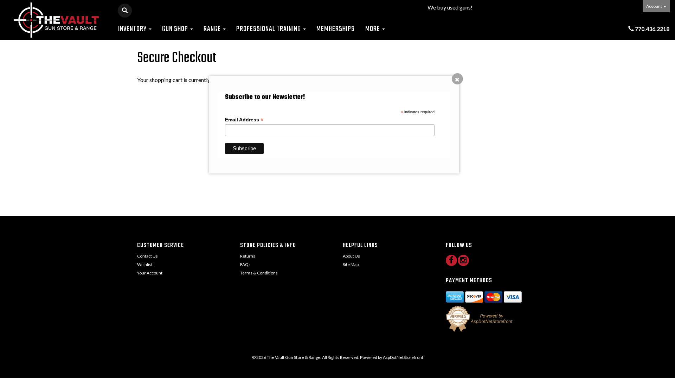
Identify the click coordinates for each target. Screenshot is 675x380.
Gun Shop (175, 29)
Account (654, 6)
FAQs (245, 264)
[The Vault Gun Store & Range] (56, 20)
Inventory (133, 29)
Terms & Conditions (259, 273)
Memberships (335, 29)
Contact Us (147, 256)
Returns (247, 256)
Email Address (244, 119)
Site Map (351, 264)
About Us (351, 256)
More (373, 29)
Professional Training (269, 29)
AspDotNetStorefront (403, 357)
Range (213, 29)
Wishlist (145, 264)
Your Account (149, 273)
